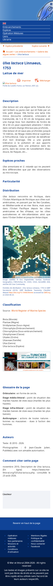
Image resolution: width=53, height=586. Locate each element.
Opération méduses (12, 537)
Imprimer (26, 80)
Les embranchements (25, 51)
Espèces (7, 30)
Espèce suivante (39, 46)
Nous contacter (38, 543)
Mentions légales (39, 535)
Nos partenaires (15, 541)
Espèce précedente (14, 46)
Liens (5, 36)
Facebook (35, 546)
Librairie (7, 39)
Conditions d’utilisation (13, 550)
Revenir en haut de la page (26, 523)
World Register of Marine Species (29, 310)
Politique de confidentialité (37, 539)
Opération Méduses (13, 33)
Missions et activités (13, 545)
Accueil (9, 51)
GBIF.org (47, 292)
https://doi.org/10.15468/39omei (21, 292)
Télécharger (44, 80)
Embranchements (12, 27)
